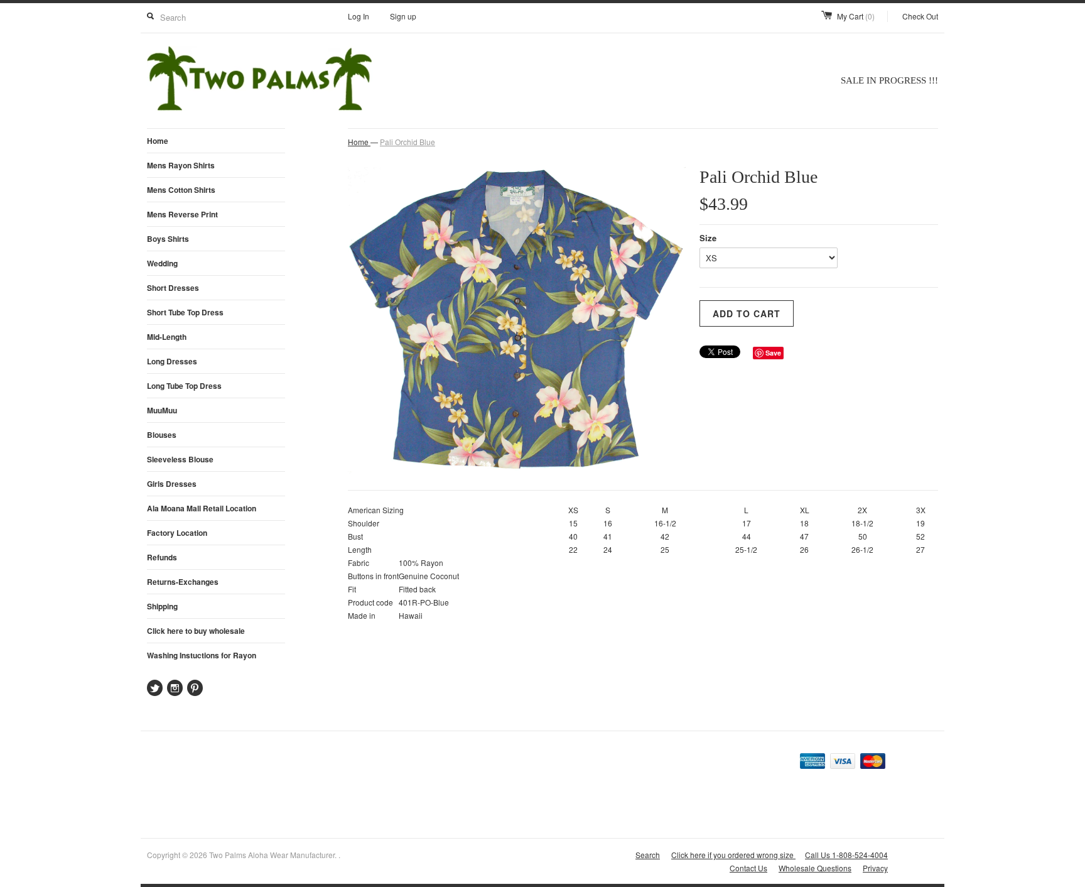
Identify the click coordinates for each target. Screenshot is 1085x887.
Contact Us (748, 868)
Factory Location (177, 532)
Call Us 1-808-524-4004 (846, 854)
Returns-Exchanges (183, 581)
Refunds (162, 557)
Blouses (161, 434)
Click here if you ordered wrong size (733, 854)
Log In (358, 16)
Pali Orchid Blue (407, 141)
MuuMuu (162, 410)
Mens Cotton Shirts (181, 189)
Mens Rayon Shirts (181, 165)
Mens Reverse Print (182, 214)
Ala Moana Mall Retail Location (201, 508)
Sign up (403, 16)
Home (157, 140)
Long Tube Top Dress (184, 385)
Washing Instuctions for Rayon (201, 655)
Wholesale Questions (815, 868)
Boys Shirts (168, 238)
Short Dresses (173, 287)
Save (773, 352)
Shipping (162, 606)
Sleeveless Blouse (180, 459)
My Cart (856, 16)
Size (707, 238)
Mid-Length (166, 336)
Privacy (875, 868)
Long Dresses (172, 361)
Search (647, 854)
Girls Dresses (172, 483)
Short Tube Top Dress (185, 312)
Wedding (162, 263)
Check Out (920, 16)
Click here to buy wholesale (196, 630)
